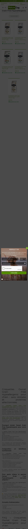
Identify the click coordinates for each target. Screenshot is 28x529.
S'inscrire (14, 272)
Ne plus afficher (6, 279)
